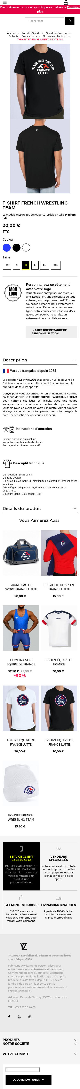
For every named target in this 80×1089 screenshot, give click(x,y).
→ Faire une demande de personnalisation (49, 332)
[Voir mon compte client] (66, 3)
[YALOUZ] (24, 946)
